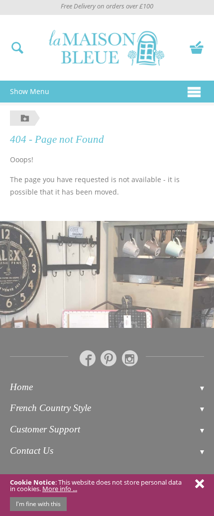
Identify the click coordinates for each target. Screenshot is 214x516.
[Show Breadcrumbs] (25, 118)
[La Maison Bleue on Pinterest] (108, 358)
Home (21, 387)
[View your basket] (196, 46)
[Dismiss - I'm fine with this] (199, 483)
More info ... (59, 488)
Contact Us (31, 450)
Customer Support (45, 429)
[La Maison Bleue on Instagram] (130, 358)
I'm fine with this (38, 504)
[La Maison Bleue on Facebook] (88, 358)
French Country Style (50, 408)
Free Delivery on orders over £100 (107, 5)
